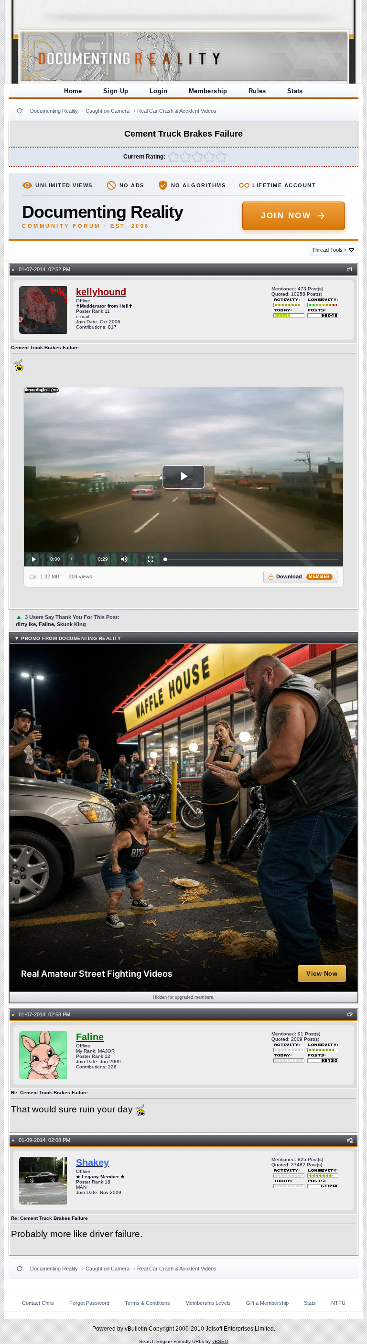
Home (73, 91)
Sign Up (116, 91)
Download (303, 576)
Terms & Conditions (147, 1303)
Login (159, 91)
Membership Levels (208, 1303)
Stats (295, 91)
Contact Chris (38, 1303)
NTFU (338, 1303)
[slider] (251, 559)
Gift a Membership (267, 1303)
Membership (208, 91)
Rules (257, 91)
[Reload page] (19, 110)
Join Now (286, 215)
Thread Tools (329, 250)
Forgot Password (89, 1303)
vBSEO (220, 1341)
